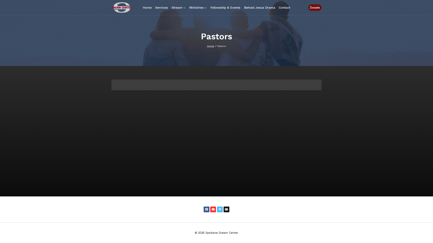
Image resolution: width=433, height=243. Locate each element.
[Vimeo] (220, 209)
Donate (315, 7)
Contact (284, 7)
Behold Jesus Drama (259, 7)
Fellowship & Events (225, 7)
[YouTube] (213, 209)
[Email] (226, 209)
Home (147, 7)
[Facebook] (206, 209)
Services (161, 7)
